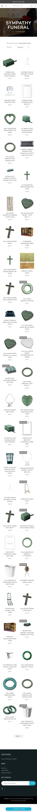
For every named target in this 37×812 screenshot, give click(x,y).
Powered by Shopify (21, 801)
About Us (4, 768)
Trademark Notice (6, 773)
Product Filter (19, 809)
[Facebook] (2, 788)
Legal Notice (4, 770)
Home (13, 31)
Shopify (21, 798)
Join (32, 783)
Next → (18, 736)
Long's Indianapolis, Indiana (9, 759)
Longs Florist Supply (13, 798)
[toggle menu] (2, 6)
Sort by (9, 47)
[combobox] (21, 47)
